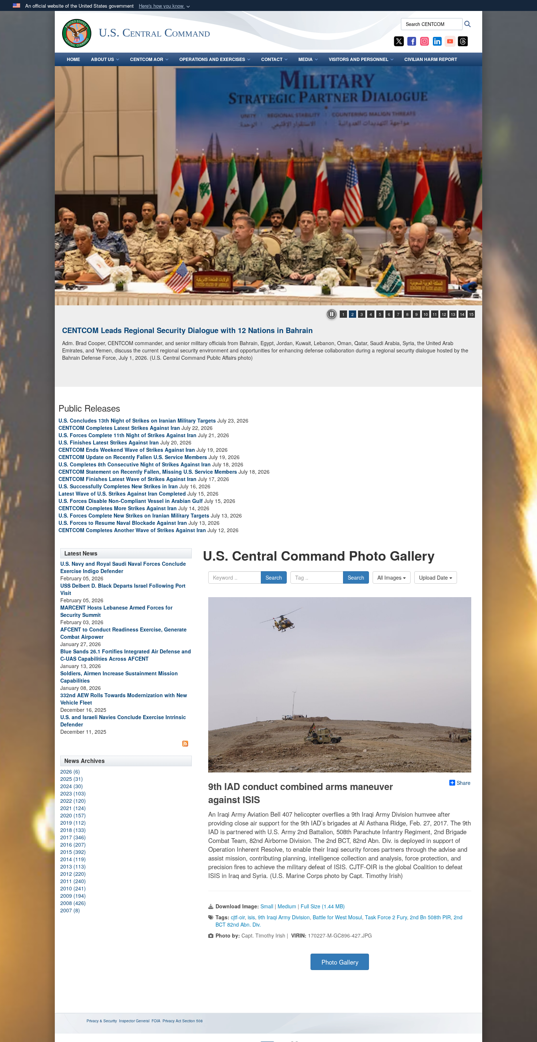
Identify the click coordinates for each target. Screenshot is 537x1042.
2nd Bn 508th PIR (430, 917)
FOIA (156, 1020)
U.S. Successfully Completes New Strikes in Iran (118, 486)
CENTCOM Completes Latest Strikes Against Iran (119, 427)
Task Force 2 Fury (386, 917)
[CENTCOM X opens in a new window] (399, 40)
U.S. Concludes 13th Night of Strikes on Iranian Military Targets (137, 420)
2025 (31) (71, 778)
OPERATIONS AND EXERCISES (212, 59)
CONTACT (271, 59)
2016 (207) (73, 844)
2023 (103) (73, 793)
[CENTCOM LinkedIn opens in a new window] (437, 40)
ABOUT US (102, 59)
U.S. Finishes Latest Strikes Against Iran (108, 442)
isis (251, 917)
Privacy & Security (102, 1020)
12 (444, 314)
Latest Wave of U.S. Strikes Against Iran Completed (122, 493)
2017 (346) (73, 837)
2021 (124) (73, 808)
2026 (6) (70, 771)
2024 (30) (71, 786)
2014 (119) (73, 859)
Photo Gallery (339, 962)
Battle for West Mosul (337, 917)
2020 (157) (73, 815)
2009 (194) (73, 895)
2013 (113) (73, 866)
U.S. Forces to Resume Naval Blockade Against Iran (122, 522)
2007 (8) (70, 910)
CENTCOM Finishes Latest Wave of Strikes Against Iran (127, 478)
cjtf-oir (238, 917)
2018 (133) (73, 829)
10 (425, 314)
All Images (390, 577)
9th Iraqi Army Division (284, 917)
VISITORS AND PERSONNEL (358, 59)
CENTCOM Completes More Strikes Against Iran (117, 508)
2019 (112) (73, 822)
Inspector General (134, 1020)
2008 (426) (73, 902)
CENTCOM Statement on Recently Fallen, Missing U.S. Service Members (147, 471)
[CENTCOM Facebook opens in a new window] (412, 40)
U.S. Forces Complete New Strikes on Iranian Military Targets (133, 515)
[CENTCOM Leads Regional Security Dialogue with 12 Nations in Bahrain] (268, 185)
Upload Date (434, 577)
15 (471, 314)
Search (274, 577)
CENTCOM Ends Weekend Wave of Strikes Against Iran (126, 449)
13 (453, 314)
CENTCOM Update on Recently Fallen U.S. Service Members (132, 457)
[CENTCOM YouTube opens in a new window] (450, 40)
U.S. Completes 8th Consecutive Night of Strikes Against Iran (134, 464)
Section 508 (192, 1020)
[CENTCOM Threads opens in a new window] (463, 40)
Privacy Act (172, 1020)
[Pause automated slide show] (332, 314)
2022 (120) (73, 800)
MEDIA (305, 59)
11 (435, 314)
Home (73, 59)
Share (464, 783)
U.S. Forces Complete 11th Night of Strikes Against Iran (127, 435)
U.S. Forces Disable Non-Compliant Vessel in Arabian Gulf (130, 500)
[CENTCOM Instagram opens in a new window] (424, 40)
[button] (165, 6)
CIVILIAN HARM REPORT (430, 59)
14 (462, 314)
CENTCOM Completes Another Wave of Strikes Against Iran (132, 530)
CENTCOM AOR (146, 59)
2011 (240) (73, 881)
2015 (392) (73, 851)
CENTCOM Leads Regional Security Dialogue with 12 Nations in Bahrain (187, 330)
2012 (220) (73, 873)
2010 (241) (73, 888)
